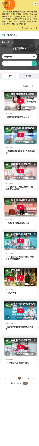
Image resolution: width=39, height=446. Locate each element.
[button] (22, 28)
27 (23, 378)
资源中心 (10, 42)
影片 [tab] (10, 76)
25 (16, 378)
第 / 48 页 (16, 383)
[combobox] (19, 56)
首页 (3, 42)
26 (19, 378)
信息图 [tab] (28, 76)
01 (10, 378)
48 (28, 378)
